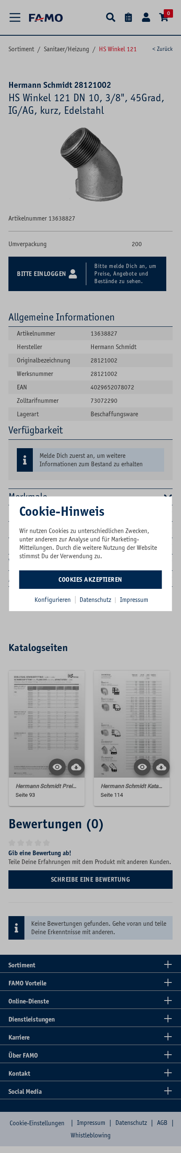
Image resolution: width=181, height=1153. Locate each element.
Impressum (134, 599)
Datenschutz (96, 599)
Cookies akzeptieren (90, 579)
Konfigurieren (53, 599)
